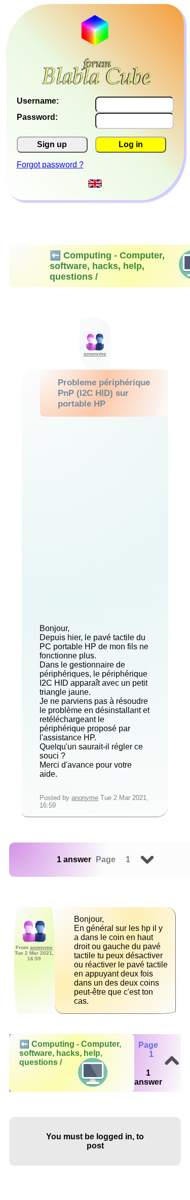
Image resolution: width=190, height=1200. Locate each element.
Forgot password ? (50, 164)
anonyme (84, 798)
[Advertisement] (95, 516)
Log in (131, 144)
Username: (38, 101)
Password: (37, 117)
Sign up (52, 144)
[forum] (96, 81)
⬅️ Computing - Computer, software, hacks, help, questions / (70, 1053)
